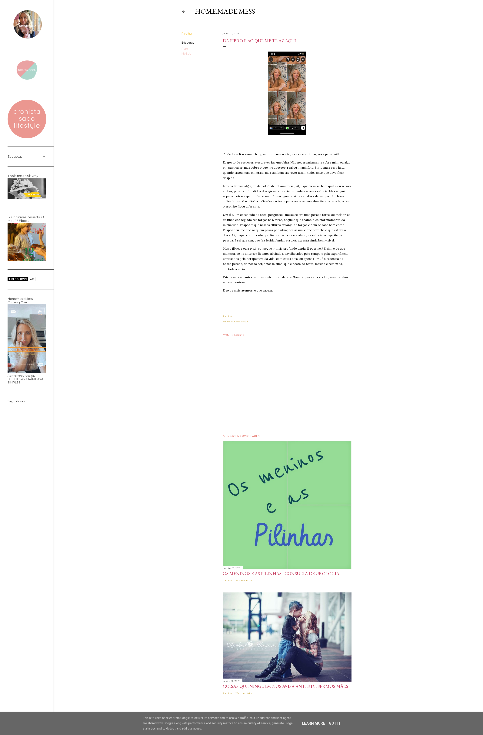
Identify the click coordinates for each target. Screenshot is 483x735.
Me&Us (186, 53)
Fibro (184, 48)
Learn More (313, 723)
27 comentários (243, 580)
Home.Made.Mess (225, 11)
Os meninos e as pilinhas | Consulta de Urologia (281, 573)
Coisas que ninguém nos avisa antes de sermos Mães (285, 686)
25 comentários (243, 693)
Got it (335, 723)
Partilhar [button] (186, 33)
